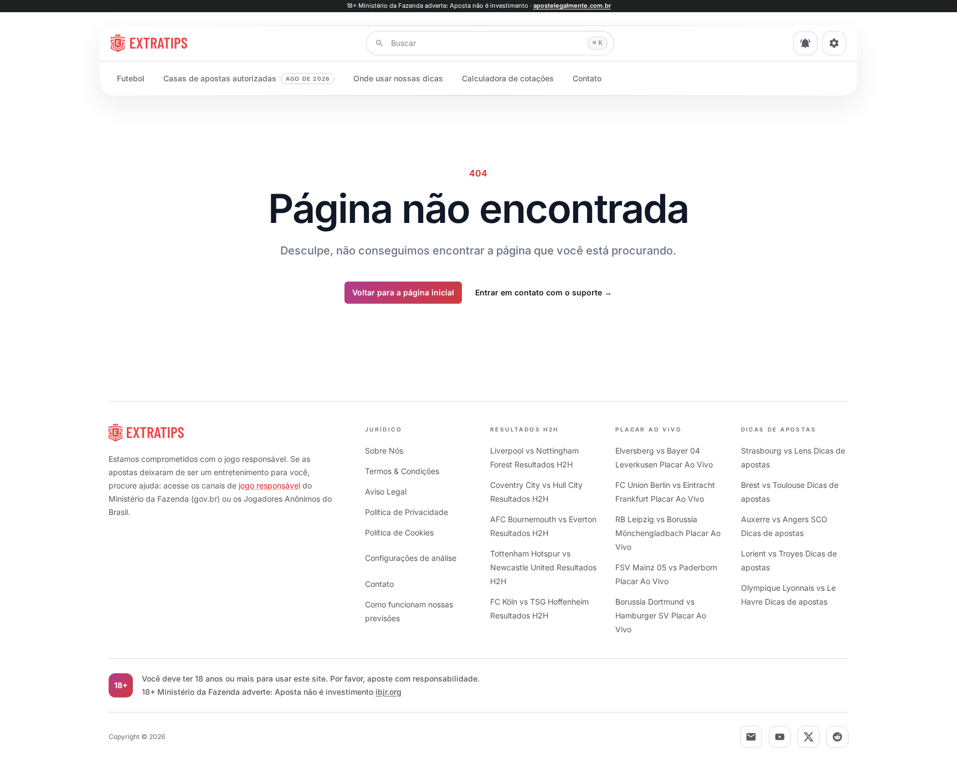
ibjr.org (388, 691)
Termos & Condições (402, 471)
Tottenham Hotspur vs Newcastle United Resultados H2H (543, 567)
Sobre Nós (384, 450)
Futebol (131, 78)
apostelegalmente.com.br (572, 5)
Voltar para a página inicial (403, 292)
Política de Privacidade (406, 512)
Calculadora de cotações (508, 78)
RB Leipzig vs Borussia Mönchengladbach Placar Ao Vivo (668, 533)
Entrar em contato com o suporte (543, 292)
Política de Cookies (399, 532)
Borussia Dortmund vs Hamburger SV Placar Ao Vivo (660, 615)
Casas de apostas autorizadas (246, 78)
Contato (587, 78)
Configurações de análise (410, 558)
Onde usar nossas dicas (398, 78)
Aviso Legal (386, 491)
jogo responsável (269, 485)
